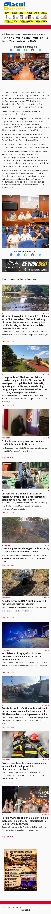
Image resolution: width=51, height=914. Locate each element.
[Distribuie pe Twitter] (39, 50)
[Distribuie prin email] (32, 50)
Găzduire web (43, 908)
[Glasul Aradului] (10, 6)
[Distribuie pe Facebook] (11, 50)
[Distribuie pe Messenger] (18, 50)
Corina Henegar (14, 34)
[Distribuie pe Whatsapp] (25, 50)
